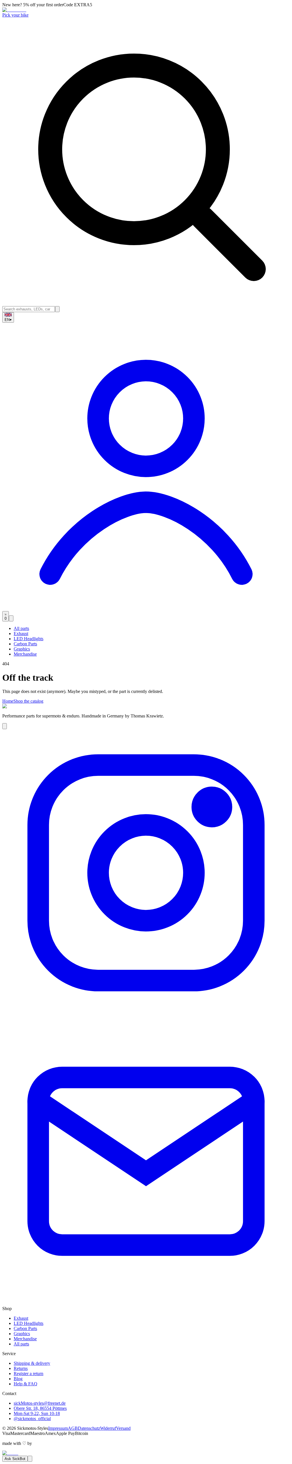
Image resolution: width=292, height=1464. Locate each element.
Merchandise (25, 654)
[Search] (57, 309)
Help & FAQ (25, 1383)
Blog (18, 1378)
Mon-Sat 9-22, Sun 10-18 (37, 1413)
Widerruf (108, 1428)
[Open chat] (30, 1459)
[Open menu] (11, 618)
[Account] (146, 608)
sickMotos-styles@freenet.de (40, 1403)
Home (7, 701)
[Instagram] (146, 1014)
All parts (21, 628)
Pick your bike (15, 15)
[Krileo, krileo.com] (10, 1453)
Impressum (58, 1428)
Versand (123, 1428)
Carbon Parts (25, 643)
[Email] (146, 1303)
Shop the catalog (28, 701)
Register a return (28, 1373)
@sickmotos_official (32, 1418)
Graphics (22, 648)
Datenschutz (89, 1428)
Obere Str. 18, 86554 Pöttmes (40, 1408)
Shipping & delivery (32, 1363)
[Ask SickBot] (4, 726)
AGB (73, 1428)
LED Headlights (28, 638)
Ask (15, 1459)
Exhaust (21, 633)
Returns (21, 1368)
